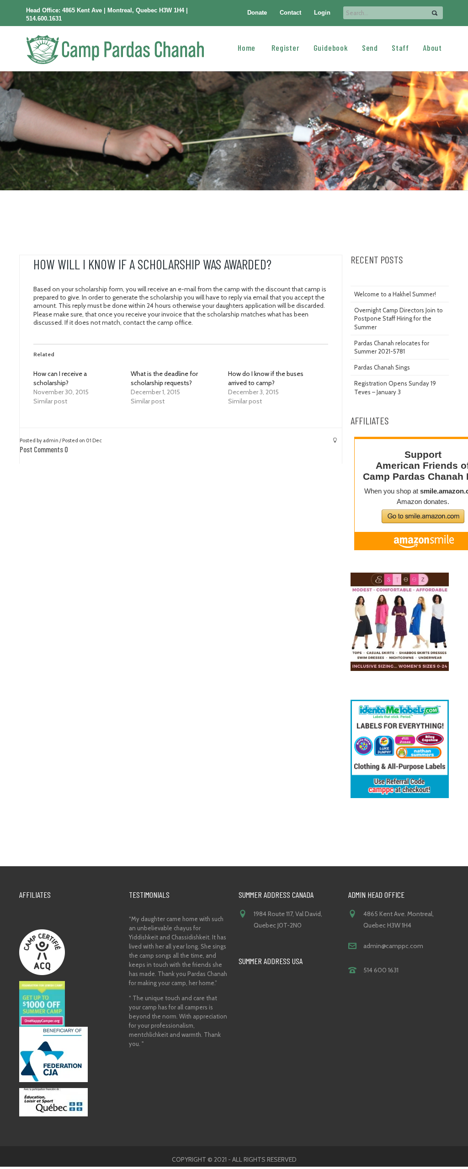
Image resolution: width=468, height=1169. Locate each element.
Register (285, 47)
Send (370, 47)
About (432, 47)
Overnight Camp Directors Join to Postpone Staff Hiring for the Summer (398, 318)
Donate (257, 12)
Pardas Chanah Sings (382, 367)
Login (322, 12)
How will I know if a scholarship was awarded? (152, 264)
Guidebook (331, 47)
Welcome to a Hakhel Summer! (395, 294)
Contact (290, 12)
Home (246, 47)
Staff (400, 47)
